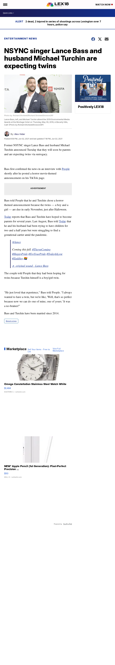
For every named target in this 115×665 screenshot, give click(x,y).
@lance (16, 242)
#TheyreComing (41, 249)
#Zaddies (17, 258)
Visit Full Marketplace (58, 350)
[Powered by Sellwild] (67, 524)
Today (7, 217)
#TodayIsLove (54, 254)
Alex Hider (19, 134)
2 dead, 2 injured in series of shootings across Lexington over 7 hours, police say (63, 23)
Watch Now (103, 4)
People (66, 169)
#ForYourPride (37, 254)
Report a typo (11, 321)
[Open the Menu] (5, 4)
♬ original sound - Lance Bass (30, 266)
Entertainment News (20, 38)
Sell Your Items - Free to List (39, 350)
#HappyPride (20, 254)
